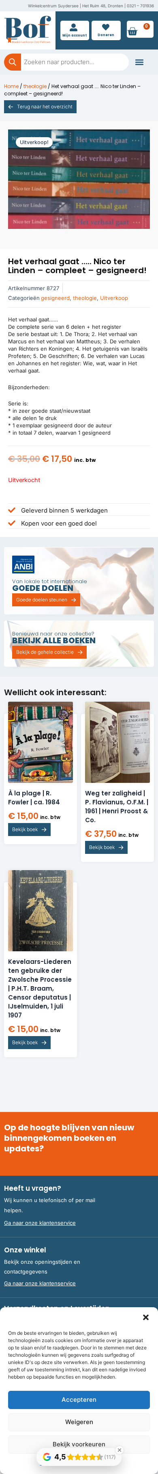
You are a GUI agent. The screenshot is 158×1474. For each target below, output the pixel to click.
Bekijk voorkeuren (79, 1444)
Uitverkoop (114, 298)
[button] (146, 1317)
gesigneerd (55, 298)
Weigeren (79, 1422)
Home (11, 86)
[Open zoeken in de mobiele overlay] (66, 62)
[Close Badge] (119, 1450)
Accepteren (79, 1399)
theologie (35, 86)
